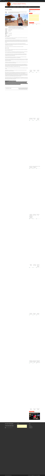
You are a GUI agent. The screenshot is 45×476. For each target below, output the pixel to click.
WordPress (33, 475)
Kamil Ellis (16, 83)
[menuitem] (0, 0)
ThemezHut (39, 475)
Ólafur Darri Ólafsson (23, 83)
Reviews (7, 1)
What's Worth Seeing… (20, 3)
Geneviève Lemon (19, 82)
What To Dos (14, 1)
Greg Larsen (23, 82)
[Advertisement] (34, 16)
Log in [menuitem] (1, 0)
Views (9, 1)
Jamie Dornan (12, 83)
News (5, 1)
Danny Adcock (12, 82)
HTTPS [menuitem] (4, 0)
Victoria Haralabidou (18, 84)
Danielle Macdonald (7, 82)
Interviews (12, 1)
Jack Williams (9, 83)
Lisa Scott (19, 83)
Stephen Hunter (11, 84)
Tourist (14, 84)
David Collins (15, 82)
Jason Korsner (11, 10)
